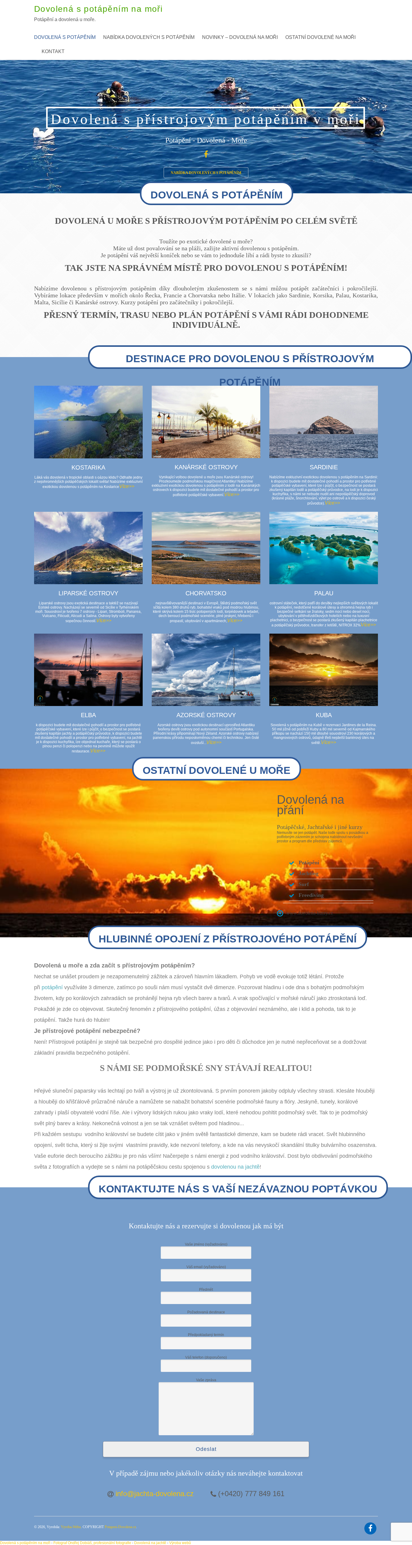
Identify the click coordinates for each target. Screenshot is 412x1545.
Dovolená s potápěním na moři (25, 1543)
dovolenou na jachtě (235, 1167)
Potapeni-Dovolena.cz (120, 1527)
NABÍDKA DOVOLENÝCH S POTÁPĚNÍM (206, 173)
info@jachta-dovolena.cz (155, 1494)
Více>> (126, 486)
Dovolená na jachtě (150, 1543)
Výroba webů (180, 1543)
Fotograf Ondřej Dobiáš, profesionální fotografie (92, 1543)
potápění (52, 987)
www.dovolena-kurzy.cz (309, 913)
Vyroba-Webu (71, 1527)
